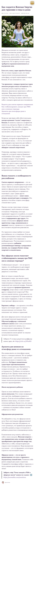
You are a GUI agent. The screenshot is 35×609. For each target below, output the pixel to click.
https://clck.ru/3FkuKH (23, 341)
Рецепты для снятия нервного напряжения (17, 104)
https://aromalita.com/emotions (15, 477)
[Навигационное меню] (32, 3)
